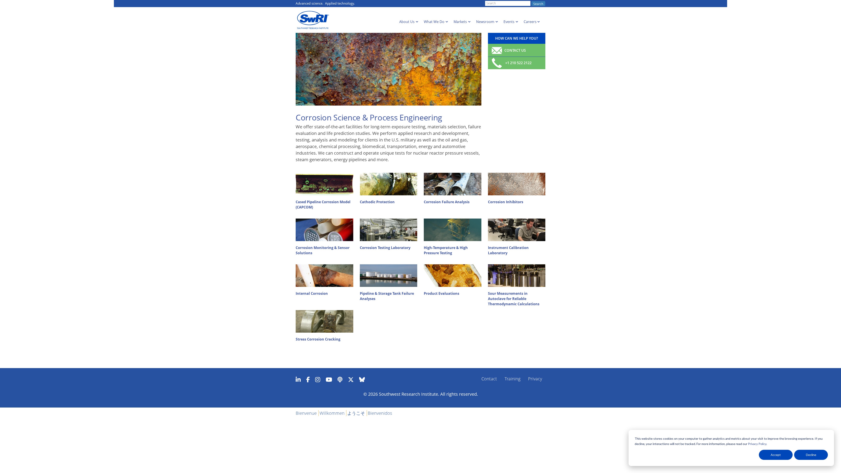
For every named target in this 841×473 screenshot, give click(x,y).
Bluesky (362, 379)
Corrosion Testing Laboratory (385, 247)
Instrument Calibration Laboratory (508, 250)
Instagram (317, 379)
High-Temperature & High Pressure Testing (446, 250)
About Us (407, 21)
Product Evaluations (441, 293)
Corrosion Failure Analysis (447, 201)
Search (538, 4)
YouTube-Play (329, 379)
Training (512, 379)
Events (509, 21)
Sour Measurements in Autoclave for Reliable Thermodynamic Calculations (513, 298)
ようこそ (356, 413)
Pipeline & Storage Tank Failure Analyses (387, 296)
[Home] (314, 20)
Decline (811, 455)
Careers (530, 21)
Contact (489, 379)
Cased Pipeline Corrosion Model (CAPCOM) (323, 204)
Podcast (340, 379)
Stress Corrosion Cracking (318, 339)
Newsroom (485, 21)
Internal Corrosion (312, 293)
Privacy (535, 379)
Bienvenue (306, 413)
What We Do (434, 21)
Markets (460, 21)
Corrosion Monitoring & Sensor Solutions (323, 250)
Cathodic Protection (377, 201)
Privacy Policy (757, 444)
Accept (776, 455)
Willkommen (332, 413)
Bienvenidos (380, 413)
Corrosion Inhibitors (505, 201)
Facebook (308, 379)
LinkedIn (298, 379)
